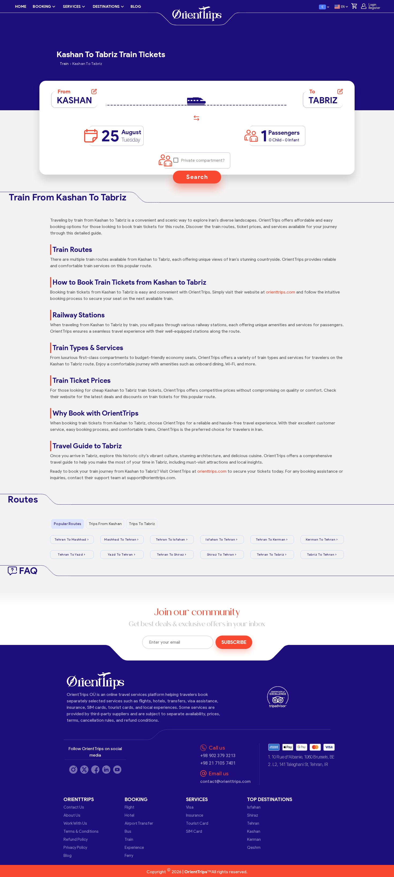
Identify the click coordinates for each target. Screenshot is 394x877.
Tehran (253, 823)
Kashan (253, 831)
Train (129, 839)
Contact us (74, 807)
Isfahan (254, 807)
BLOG (136, 6)
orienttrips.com (280, 292)
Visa (190, 807)
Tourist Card (197, 823)
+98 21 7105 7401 (218, 763)
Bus (128, 831)
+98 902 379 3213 (218, 755)
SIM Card (194, 831)
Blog (68, 855)
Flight (129, 807)
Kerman (254, 839)
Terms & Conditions (81, 831)
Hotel (129, 815)
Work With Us (75, 823)
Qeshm (254, 847)
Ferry (129, 855)
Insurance (194, 815)
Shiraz (252, 815)
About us (72, 815)
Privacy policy (75, 847)
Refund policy (76, 839)
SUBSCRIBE (233, 642)
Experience (134, 847)
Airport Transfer (139, 823)
